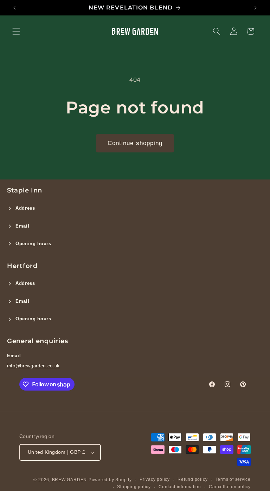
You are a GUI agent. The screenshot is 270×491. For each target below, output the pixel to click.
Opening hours (33, 243)
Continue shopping (135, 143)
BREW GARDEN (69, 479)
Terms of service (233, 479)
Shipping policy (134, 486)
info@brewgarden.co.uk (33, 365)
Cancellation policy (230, 486)
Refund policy (192, 479)
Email (22, 226)
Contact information (180, 486)
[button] (16, 31)
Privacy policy (155, 479)
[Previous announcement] (14, 7)
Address (25, 208)
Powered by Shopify (110, 479)
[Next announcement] (255, 7)
